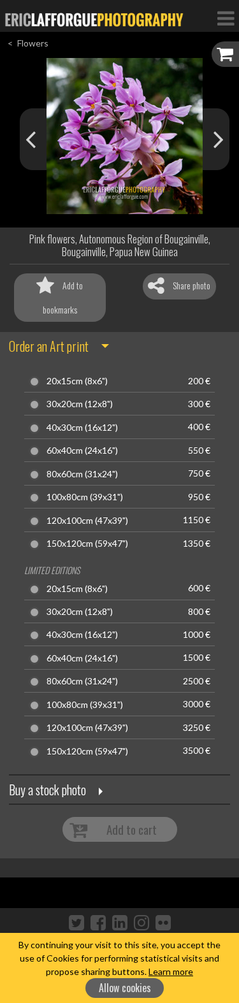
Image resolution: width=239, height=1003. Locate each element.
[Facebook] (98, 922)
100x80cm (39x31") (85, 497)
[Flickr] (163, 922)
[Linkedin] (119, 922)
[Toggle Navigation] (225, 17)
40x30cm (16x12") (82, 427)
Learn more (170, 971)
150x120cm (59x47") (87, 543)
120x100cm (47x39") (87, 521)
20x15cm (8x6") (77, 381)
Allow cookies (125, 987)
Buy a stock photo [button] (47, 789)
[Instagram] (141, 922)
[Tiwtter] (76, 922)
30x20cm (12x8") (80, 404)
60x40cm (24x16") (82, 450)
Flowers (32, 43)
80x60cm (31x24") (82, 474)
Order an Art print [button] (49, 346)
